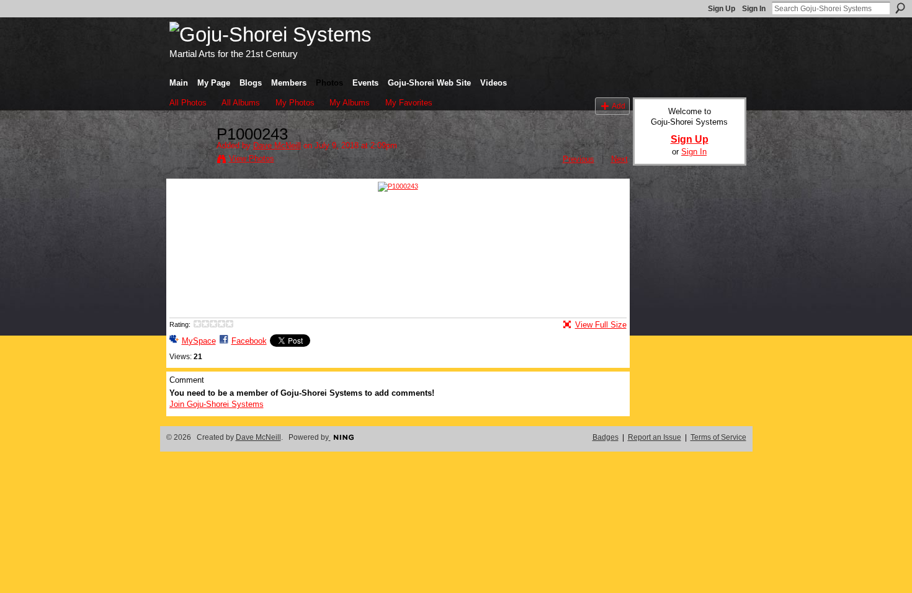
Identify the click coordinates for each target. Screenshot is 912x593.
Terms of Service (718, 437)
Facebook (249, 341)
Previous (578, 159)
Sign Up (721, 8)
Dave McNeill (277, 145)
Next (619, 159)
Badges (605, 437)
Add (618, 106)
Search (900, 8)
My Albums (349, 102)
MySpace (199, 341)
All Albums (240, 102)
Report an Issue (654, 437)
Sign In (754, 8)
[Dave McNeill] (189, 160)
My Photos (295, 102)
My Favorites (408, 102)
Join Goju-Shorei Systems (216, 404)
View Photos (251, 158)
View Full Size (601, 324)
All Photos (188, 102)
